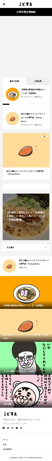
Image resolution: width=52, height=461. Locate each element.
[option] (26, 156)
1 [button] (42, 136)
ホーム (5, 440)
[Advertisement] (26, 46)
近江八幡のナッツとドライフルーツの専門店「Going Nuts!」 (33, 117)
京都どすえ (38, 97)
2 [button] (44, 136)
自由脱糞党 (7, 449)
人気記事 (37, 81)
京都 (4, 444)
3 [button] (46, 136)
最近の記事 (14, 81)
